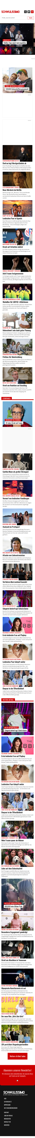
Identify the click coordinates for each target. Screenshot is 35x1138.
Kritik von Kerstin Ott (11, 727)
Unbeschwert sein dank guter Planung (17, 330)
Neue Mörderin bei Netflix (12, 189)
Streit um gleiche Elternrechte (15, 86)
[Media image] (17, 153)
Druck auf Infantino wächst (13, 246)
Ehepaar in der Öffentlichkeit (13, 688)
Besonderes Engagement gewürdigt (14, 932)
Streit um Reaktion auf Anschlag (15, 385)
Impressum (7, 1105)
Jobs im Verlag (8, 1116)
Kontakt (6, 1112)
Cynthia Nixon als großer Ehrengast (16, 471)
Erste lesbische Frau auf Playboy (14, 635)
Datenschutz (8, 1102)
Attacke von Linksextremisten (14, 555)
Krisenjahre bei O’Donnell (13, 420)
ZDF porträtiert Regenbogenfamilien (14, 1044)
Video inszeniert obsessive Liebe (13, 42)
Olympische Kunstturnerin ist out (13, 988)
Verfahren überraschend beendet (15, 581)
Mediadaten (7, 1119)
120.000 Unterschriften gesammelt (17, 88)
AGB (5, 1099)
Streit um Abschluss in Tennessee (13, 960)
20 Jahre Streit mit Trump (14, 422)
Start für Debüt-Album (10, 40)
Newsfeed (6, 1125)
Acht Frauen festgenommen (13, 273)
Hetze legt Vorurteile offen (13, 903)
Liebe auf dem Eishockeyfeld (11, 868)
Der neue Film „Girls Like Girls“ (12, 1016)
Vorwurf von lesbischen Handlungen (16, 498)
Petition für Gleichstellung (12, 356)
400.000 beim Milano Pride (13, 906)
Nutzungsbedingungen (10, 1108)
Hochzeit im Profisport (11, 526)
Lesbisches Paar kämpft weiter (14, 661)
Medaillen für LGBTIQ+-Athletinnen (15, 301)
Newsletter (7, 1122)
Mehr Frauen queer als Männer (12, 840)
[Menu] (32, 11)
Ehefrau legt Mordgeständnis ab (14, 163)
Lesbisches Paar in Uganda (12, 218)
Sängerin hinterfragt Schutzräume (15, 608)
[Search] (25, 11)
